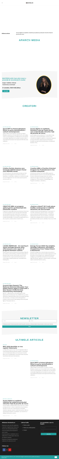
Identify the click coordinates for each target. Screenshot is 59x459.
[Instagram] (6, 449)
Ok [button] (55, 457)
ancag (4, 143)
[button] (3, 54)
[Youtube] (9, 449)
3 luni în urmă (7, 181)
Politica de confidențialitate (29, 427)
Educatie (9, 398)
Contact (25, 430)
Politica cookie (26, 425)
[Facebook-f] (4, 449)
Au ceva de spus (7, 166)
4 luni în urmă (35, 222)
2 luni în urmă (7, 143)
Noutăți (5, 344)
